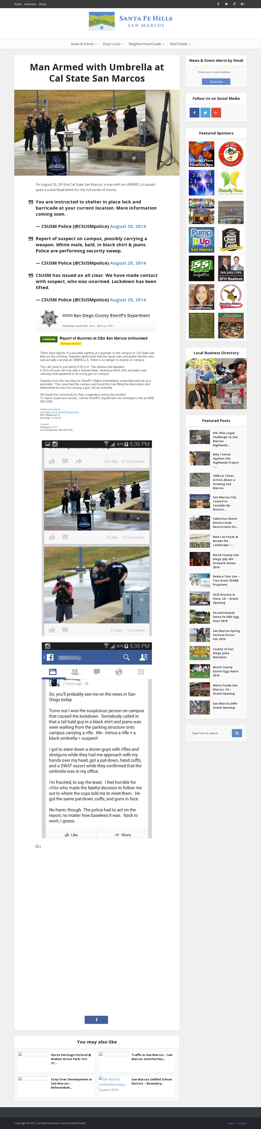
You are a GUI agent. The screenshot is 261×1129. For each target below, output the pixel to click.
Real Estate (178, 44)
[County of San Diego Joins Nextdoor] (201, 653)
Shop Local (111, 44)
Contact (242, 1123)
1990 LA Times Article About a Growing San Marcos (224, 482)
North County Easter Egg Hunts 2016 (226, 671)
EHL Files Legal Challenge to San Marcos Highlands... (225, 439)
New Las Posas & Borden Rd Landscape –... (225, 541)
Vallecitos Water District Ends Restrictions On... (225, 523)
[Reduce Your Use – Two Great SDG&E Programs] (201, 580)
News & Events (82, 44)
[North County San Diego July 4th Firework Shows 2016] (201, 559)
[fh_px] (227, 113)
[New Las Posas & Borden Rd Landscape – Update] (201, 541)
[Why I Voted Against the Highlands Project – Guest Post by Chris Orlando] (201, 458)
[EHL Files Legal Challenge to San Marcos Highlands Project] (201, 437)
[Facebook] (194, 113)
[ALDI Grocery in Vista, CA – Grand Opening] (201, 599)
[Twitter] (205, 113)
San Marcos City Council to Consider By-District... (224, 503)
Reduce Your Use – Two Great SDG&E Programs (226, 580)
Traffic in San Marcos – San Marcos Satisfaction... (152, 1057)
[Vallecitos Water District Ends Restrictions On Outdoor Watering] (201, 523)
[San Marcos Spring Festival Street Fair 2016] (201, 635)
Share (42, 4)
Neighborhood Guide (145, 44)
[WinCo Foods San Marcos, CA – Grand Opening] (201, 689)
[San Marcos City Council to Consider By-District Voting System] (201, 501)
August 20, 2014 (128, 226)
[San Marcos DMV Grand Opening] (201, 707)
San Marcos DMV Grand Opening (225, 705)
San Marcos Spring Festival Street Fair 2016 (226, 635)
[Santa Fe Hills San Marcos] (130, 21)
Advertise (30, 4)
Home (18, 4)
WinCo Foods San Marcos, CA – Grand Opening (225, 689)
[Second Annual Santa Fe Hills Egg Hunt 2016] (201, 617)
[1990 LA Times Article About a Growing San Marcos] (201, 480)
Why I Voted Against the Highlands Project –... (226, 460)
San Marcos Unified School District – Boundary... (152, 1081)
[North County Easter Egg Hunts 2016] (201, 671)
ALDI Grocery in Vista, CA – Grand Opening (225, 599)
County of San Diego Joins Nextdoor (223, 653)
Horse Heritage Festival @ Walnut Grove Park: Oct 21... (71, 1059)
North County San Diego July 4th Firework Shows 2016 (226, 561)
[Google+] (216, 113)
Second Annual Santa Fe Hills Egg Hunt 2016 (226, 617)
